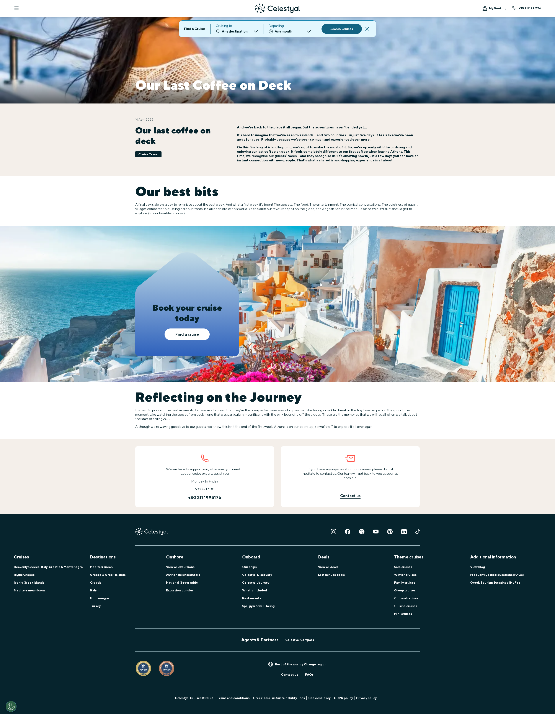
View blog (477, 567)
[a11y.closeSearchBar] (367, 29)
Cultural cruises (406, 598)
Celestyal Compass (299, 640)
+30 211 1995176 (530, 8)
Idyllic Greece (24, 574)
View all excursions (180, 567)
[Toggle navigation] (16, 8)
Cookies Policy (319, 698)
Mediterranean (101, 567)
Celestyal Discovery (257, 574)
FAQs (309, 674)
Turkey (95, 606)
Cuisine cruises (405, 606)
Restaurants (251, 598)
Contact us (350, 495)
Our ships (249, 567)
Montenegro (99, 598)
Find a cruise (187, 334)
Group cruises (404, 590)
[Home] (277, 8)
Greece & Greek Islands (108, 574)
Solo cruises (403, 567)
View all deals (328, 567)
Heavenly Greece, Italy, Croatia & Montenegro (48, 567)
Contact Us (289, 674)
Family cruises (404, 582)
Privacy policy (366, 698)
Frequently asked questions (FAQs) (497, 574)
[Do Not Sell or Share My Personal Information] (11, 706)
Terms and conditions (233, 698)
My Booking (497, 8)
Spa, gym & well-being (258, 606)
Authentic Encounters (183, 574)
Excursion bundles (180, 590)
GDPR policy (343, 698)
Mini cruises (403, 614)
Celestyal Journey (255, 582)
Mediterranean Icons (29, 590)
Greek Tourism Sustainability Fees (279, 698)
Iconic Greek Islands (29, 582)
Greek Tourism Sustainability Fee (495, 582)
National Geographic (182, 582)
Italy (93, 590)
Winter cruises (405, 574)
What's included (254, 590)
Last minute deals (331, 574)
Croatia (95, 582)
